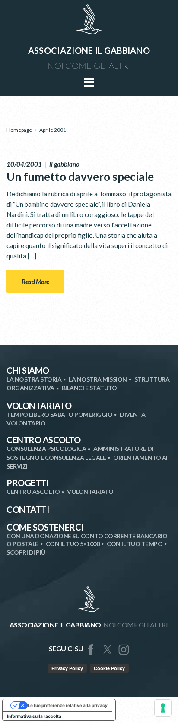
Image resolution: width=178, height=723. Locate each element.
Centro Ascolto (43, 439)
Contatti (27, 509)
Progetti (27, 483)
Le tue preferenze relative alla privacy (68, 705)
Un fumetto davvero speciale (80, 176)
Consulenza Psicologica (46, 448)
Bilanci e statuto (89, 387)
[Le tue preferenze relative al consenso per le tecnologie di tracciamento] (163, 708)
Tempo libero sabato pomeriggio (59, 414)
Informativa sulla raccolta (34, 716)
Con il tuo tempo (134, 543)
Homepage (19, 130)
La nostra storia (33, 379)
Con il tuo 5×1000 (73, 543)
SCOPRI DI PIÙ (25, 552)
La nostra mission (98, 379)
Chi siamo (27, 370)
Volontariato (38, 405)
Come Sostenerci (44, 527)
